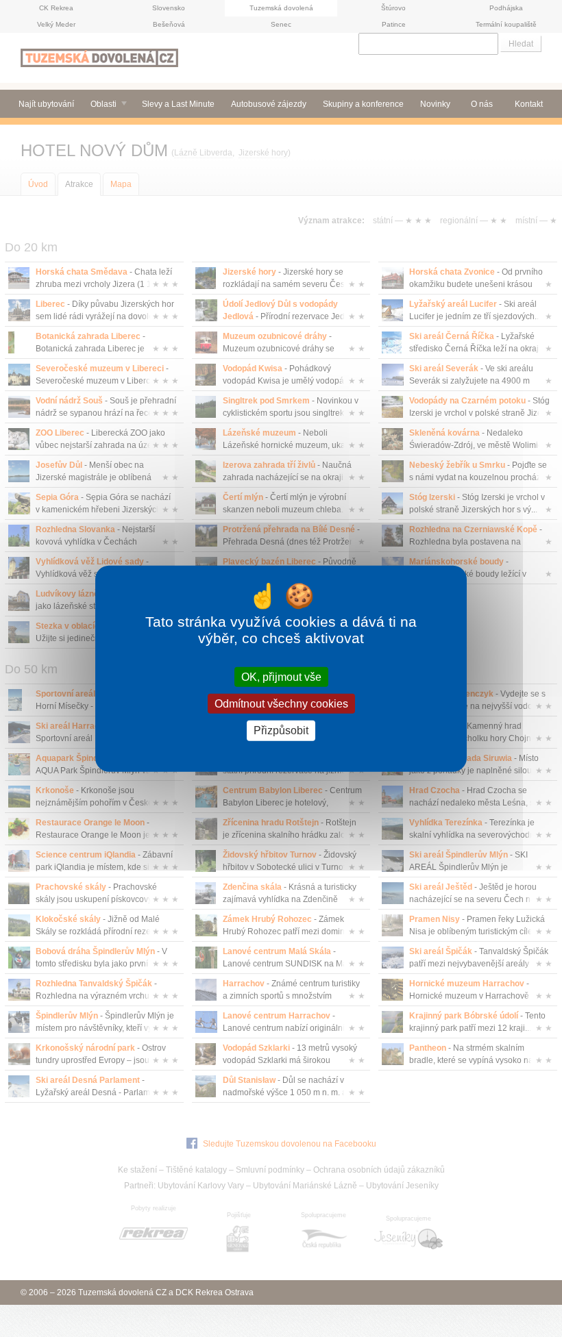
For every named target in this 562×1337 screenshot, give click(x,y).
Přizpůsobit (281, 730)
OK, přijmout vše (281, 677)
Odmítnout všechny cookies (281, 704)
